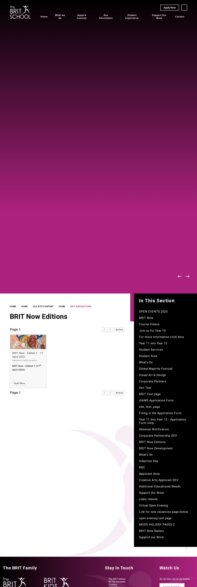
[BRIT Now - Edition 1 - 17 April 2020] (28, 342)
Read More (19, 383)
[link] (105, 329)
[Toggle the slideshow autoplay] (172, 276)
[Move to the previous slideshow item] (180, 276)
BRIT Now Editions (81, 306)
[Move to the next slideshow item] (187, 276)
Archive (119, 329)
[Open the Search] (184, 8)
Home (13, 306)
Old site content (43, 306)
